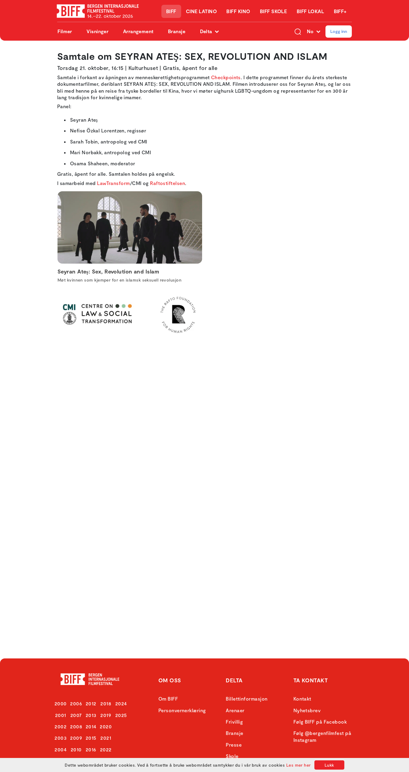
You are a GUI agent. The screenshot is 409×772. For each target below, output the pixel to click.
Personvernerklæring (182, 710)
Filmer (64, 31)
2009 (76, 738)
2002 (60, 726)
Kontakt (302, 698)
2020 (106, 726)
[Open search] (298, 31)
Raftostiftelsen (167, 183)
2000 (60, 703)
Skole (232, 756)
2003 (60, 738)
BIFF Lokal (310, 11)
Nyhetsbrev (307, 710)
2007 (76, 715)
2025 (121, 715)
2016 (91, 749)
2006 (76, 703)
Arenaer (235, 710)
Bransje (176, 31)
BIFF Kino (238, 11)
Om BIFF (168, 698)
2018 (105, 703)
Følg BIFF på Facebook (320, 721)
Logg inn (338, 31)
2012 (91, 703)
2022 (106, 749)
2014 (91, 726)
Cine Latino (201, 11)
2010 (76, 749)
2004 (60, 749)
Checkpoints (226, 77)
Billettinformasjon (246, 698)
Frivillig (234, 721)
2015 (91, 738)
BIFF (171, 11)
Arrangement (138, 31)
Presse (234, 744)
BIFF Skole (273, 11)
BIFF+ (340, 11)
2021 (105, 738)
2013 (91, 715)
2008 (76, 726)
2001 (60, 715)
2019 (105, 715)
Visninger (97, 31)
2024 (121, 703)
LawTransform (113, 183)
